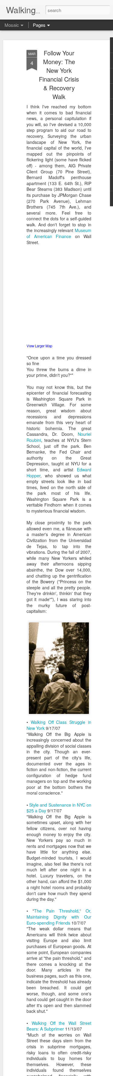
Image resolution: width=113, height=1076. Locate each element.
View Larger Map (39, 345)
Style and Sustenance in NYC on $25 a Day (59, 808)
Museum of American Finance (59, 233)
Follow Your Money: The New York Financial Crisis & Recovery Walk (59, 74)
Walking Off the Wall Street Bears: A (59, 1026)
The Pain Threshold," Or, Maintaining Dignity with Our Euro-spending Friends (59, 917)
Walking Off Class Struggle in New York (59, 725)
